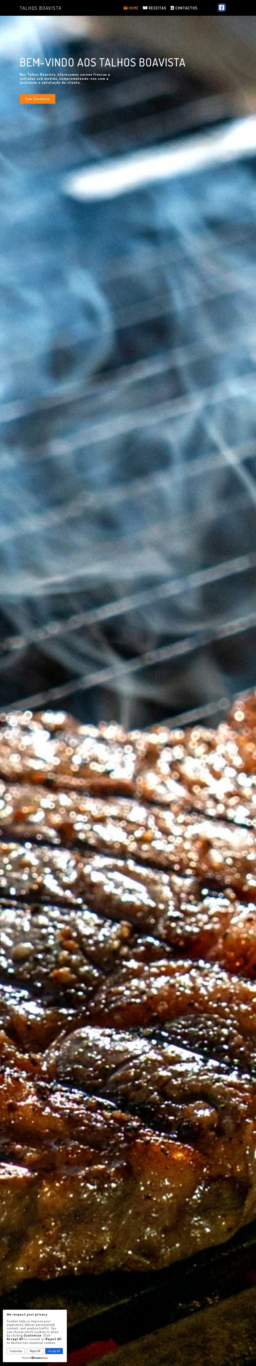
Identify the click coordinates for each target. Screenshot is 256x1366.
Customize (16, 1351)
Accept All (54, 1351)
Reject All (35, 1351)
